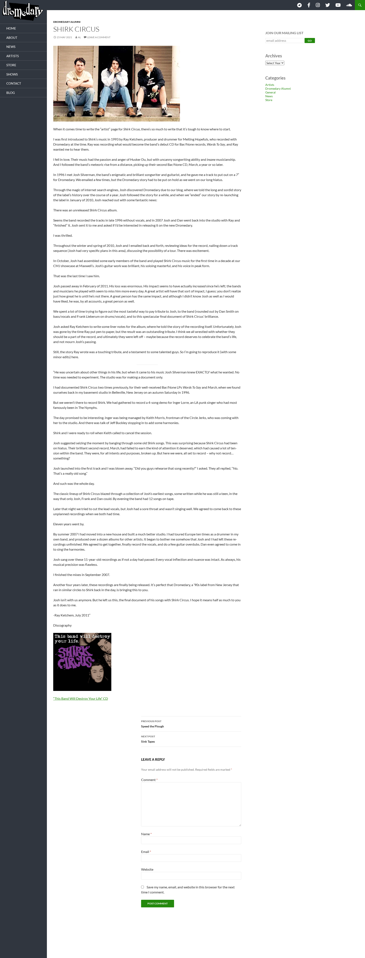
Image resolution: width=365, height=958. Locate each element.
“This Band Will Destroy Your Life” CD (80, 698)
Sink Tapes (148, 739)
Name (146, 834)
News (269, 96)
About (11, 37)
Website (147, 869)
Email (146, 852)
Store (268, 100)
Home (11, 28)
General (270, 92)
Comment (149, 780)
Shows (12, 74)
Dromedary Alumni (66, 21)
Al (79, 37)
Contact (13, 83)
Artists (269, 84)
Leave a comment (98, 37)
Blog (10, 93)
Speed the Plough (152, 724)
